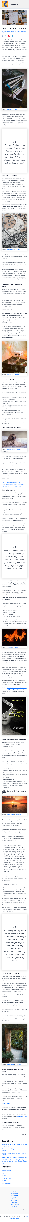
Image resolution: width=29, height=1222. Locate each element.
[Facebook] (2, 36)
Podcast (14, 1199)
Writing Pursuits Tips (21, 1116)
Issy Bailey (9, 647)
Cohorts (14, 1202)
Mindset (4, 1180)
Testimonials (14, 1195)
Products (14, 1206)
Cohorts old (14, 1193)
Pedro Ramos (10, 1064)
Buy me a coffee (6, 1103)
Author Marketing (6, 1170)
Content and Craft (6, 1178)
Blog (3, 1173)
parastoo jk (10, 374)
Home (14, 1191)
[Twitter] (5, 36)
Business (4, 1175)
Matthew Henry (11, 449)
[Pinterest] (9, 36)
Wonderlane (10, 249)
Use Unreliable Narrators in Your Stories (13, 484)
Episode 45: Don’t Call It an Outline (12, 486)
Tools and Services (6, 1183)
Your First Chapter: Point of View (11, 482)
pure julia (9, 109)
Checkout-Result (14, 1204)
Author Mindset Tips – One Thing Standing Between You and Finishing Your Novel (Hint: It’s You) (14, 1161)
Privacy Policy (14, 1200)
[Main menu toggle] (25, 4)
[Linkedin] (12, 36)
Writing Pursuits (13, 4)
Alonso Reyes (10, 814)
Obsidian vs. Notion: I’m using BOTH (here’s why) (14, 1157)
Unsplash (15, 109)
